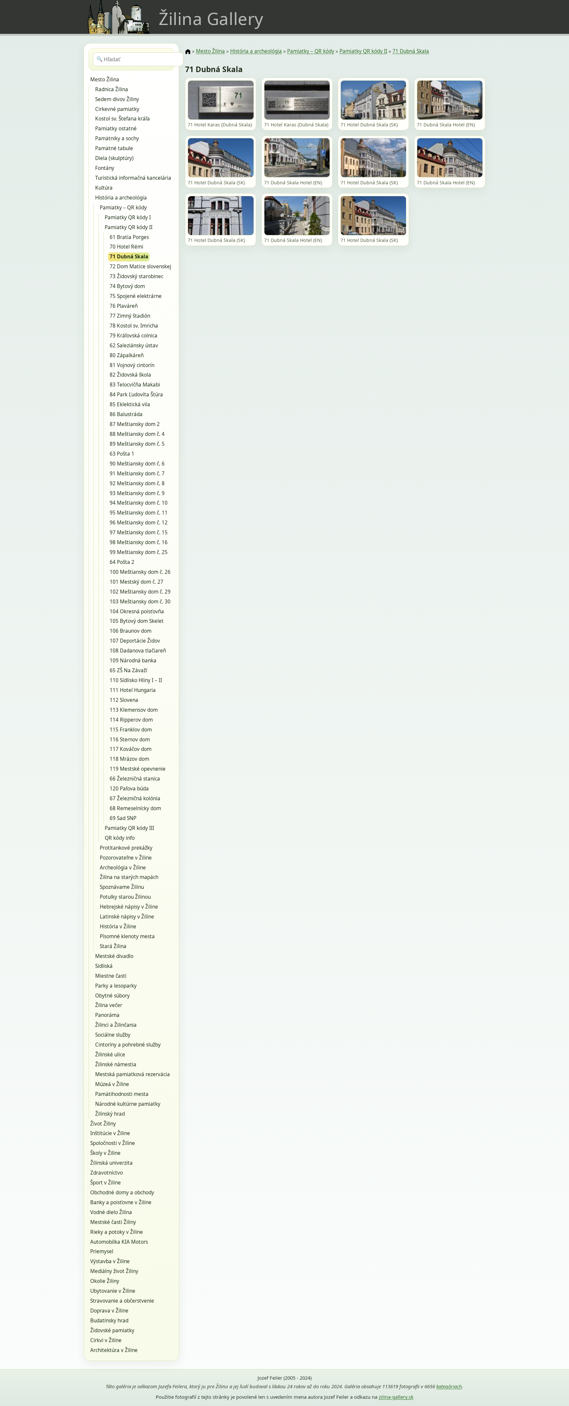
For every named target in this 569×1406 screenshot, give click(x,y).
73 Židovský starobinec (136, 276)
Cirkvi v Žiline (106, 1340)
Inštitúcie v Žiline (110, 1133)
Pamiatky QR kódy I (128, 217)
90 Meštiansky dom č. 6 (137, 463)
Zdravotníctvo (106, 1172)
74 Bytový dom (127, 286)
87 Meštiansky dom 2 (135, 424)
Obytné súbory (112, 995)
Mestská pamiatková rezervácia (132, 1074)
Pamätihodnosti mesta (122, 1094)
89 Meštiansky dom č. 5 (137, 443)
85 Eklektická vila (130, 404)
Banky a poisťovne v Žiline (120, 1202)
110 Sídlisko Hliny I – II (136, 680)
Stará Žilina (113, 946)
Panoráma (107, 1015)
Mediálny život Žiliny (114, 1271)
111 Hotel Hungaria (133, 690)
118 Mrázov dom (129, 759)
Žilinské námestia (115, 1064)
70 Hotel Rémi (126, 246)
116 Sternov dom (130, 739)
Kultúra (104, 187)
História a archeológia (121, 197)
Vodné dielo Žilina (111, 1212)
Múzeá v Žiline (112, 1084)
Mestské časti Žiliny (113, 1222)
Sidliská (104, 966)
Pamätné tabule (114, 148)
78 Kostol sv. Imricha (134, 325)
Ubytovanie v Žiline (112, 1290)
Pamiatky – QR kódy (123, 207)
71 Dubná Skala (129, 256)
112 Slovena (124, 700)
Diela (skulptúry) (114, 158)
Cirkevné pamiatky (117, 109)
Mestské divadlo (114, 956)
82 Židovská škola (130, 374)
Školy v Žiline (105, 1153)
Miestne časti (110, 975)
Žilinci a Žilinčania (116, 1024)
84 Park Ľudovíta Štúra (136, 394)
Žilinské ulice (110, 1054)
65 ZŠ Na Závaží (128, 670)
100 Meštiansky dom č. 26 (140, 572)
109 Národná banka (133, 660)
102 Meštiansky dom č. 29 (140, 591)
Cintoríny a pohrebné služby (128, 1044)
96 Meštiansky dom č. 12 (139, 522)
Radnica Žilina (111, 89)
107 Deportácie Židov (135, 640)
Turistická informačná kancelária (133, 177)
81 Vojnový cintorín (132, 365)
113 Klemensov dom (134, 709)
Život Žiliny (103, 1123)
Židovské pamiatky (112, 1330)
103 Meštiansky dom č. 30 (140, 601)
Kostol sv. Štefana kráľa (122, 118)
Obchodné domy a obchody (122, 1192)
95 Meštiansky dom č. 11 (139, 512)
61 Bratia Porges (129, 237)
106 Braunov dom (130, 630)
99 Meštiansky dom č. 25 (139, 552)
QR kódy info (120, 838)
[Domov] (187, 51)
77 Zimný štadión (130, 315)
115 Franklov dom (131, 729)
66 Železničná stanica (135, 778)
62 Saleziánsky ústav (134, 345)
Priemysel (101, 1251)
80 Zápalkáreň (127, 355)
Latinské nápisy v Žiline (127, 916)
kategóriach (449, 1386)
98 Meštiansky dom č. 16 (139, 542)
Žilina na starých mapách (129, 877)
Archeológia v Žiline (123, 867)
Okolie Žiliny (104, 1281)
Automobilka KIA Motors (119, 1241)
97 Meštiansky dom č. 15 (139, 532)
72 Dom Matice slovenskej (140, 266)
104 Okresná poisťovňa (137, 611)
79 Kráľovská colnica (133, 335)
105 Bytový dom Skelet (137, 621)
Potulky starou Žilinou (125, 896)
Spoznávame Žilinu (122, 887)
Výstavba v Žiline (110, 1261)
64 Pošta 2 (122, 562)
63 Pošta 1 (122, 453)
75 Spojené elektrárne (136, 296)
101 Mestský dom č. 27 (136, 581)
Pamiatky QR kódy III (129, 828)
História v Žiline (118, 926)
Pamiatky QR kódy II (128, 227)
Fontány (104, 168)
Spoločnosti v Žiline (112, 1143)
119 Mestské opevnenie (138, 768)
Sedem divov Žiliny (117, 99)
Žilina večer (108, 1005)
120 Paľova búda (129, 788)
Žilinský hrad (110, 1113)
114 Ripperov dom (131, 719)
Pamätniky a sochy (117, 138)
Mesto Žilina (104, 79)
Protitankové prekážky (126, 847)
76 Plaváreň (124, 306)
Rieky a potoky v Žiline (116, 1232)
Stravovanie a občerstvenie (122, 1300)
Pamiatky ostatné (116, 128)
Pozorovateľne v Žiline (126, 857)
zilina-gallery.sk (396, 1396)
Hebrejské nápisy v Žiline (129, 906)
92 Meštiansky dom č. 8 (137, 483)
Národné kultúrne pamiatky (127, 1104)
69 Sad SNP (123, 818)
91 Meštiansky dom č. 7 (137, 473)
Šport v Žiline (105, 1182)
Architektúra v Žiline (114, 1350)
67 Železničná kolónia (135, 798)
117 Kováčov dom (130, 749)
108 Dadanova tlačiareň (138, 650)
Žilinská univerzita (111, 1162)
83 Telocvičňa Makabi (135, 384)
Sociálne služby (112, 1034)
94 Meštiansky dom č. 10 (139, 502)
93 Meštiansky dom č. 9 (137, 493)
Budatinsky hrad (109, 1320)
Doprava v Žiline (109, 1310)
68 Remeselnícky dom (135, 808)
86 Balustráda (126, 414)
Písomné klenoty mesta (127, 936)
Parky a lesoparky (116, 985)
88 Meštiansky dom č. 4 (137, 434)
